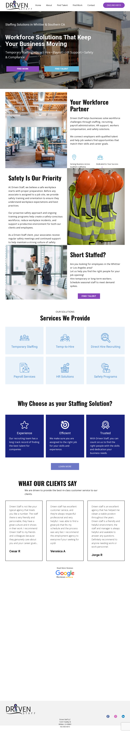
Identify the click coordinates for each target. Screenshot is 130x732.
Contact (91, 5)
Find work (22, 68)
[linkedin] (123, 716)
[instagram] (115, 716)
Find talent (61, 68)
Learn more (65, 466)
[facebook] (108, 716)
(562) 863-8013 (114, 5)
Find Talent (62, 5)
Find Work (77, 5)
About (49, 5)
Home (38, 5)
